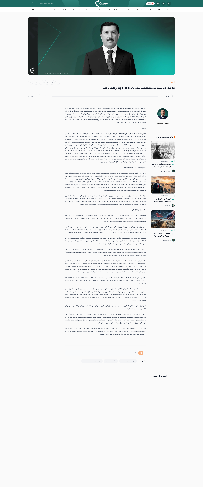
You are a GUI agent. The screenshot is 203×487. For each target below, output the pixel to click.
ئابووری (122, 10)
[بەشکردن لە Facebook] (57, 82)
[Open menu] (33, 10)
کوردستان (169, 10)
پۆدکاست (99, 10)
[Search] (158, 4)
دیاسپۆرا (150, 10)
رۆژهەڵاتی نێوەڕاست (140, 10)
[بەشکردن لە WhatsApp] (46, 82)
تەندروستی (107, 10)
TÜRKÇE (41, 3)
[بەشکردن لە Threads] (36, 82)
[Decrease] (44, 96)
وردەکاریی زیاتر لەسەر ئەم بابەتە (91, 361)
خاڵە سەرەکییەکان (111, 361)
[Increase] (38, 96)
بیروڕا (93, 10)
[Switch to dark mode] (163, 4)
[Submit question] (140, 353)
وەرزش (80, 10)
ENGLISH (45, 3)
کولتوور (86, 10)
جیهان (129, 10)
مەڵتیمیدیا (73, 10)
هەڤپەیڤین (115, 10)
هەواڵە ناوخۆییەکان (159, 10)
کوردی (52, 3)
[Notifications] (169, 4)
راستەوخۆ (149, 3)
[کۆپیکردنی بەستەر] (30, 82)
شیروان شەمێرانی (163, 123)
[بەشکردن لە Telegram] (41, 82)
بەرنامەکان (65, 10)
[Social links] (33, 3)
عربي (38, 3)
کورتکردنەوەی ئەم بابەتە (127, 361)
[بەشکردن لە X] (52, 82)
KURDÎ (49, 3)
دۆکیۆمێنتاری (56, 10)
